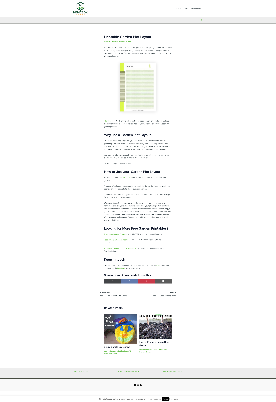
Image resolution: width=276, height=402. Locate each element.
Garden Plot (109, 121)
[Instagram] (138, 385)
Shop (178, 8)
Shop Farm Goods (80, 371)
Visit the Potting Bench (172, 371)
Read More (173, 399)
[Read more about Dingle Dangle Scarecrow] (120, 329)
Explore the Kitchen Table (128, 371)
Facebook (121, 268)
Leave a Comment (110, 351)
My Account (196, 8)
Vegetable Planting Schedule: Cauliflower (121, 248)
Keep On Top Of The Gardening (117, 240)
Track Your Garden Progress (115, 234)
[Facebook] (135, 385)
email (158, 265)
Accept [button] (165, 399)
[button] (202, 20)
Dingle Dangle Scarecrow (117, 347)
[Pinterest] (141, 385)
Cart (186, 8)
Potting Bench (123, 351)
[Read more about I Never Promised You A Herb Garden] (155, 326)
